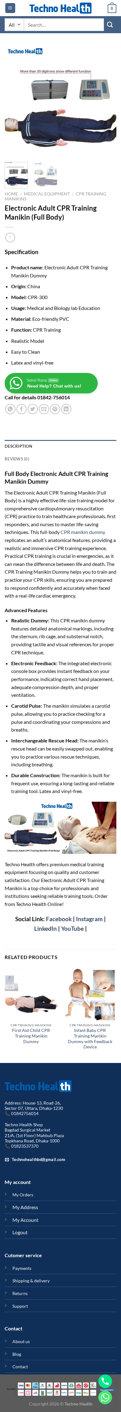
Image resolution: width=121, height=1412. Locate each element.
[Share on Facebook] (21, 409)
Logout (20, 1232)
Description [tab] (18, 446)
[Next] (106, 101)
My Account (25, 1220)
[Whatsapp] (105, 1397)
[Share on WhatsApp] (10, 409)
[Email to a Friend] (44, 409)
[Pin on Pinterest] (55, 409)
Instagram (89, 918)
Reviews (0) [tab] (17, 458)
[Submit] (110, 25)
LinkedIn (45, 928)
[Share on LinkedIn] (66, 409)
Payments (21, 1268)
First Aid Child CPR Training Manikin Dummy (31, 1036)
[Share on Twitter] (33, 409)
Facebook (58, 918)
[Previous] (14, 101)
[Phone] (105, 1381)
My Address (25, 1207)
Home (11, 193)
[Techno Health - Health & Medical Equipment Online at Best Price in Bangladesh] (60, 8)
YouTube (72, 928)
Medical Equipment (47, 193)
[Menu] (10, 8)
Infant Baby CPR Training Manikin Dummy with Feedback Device (90, 1038)
